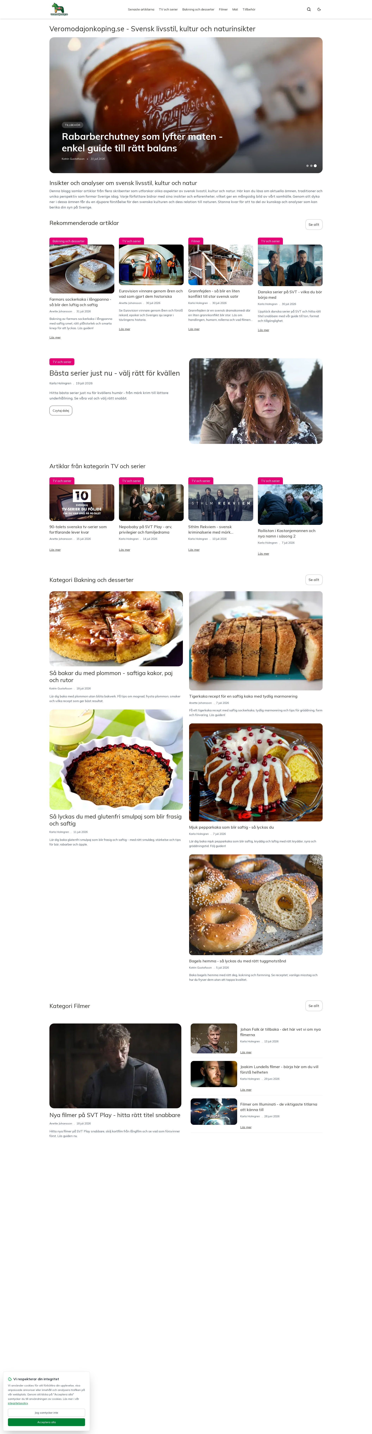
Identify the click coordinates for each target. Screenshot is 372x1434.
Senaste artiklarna (141, 9)
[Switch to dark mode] (319, 9)
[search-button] (309, 9)
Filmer (223, 9)
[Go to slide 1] (307, 166)
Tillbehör (249, 9)
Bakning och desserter (198, 9)
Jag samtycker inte (46, 1412)
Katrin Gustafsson (73, 159)
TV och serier (168, 9)
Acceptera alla (46, 1422)
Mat (235, 9)
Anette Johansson (60, 311)
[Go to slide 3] (315, 165)
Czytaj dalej (61, 410)
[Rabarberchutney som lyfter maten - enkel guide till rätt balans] (186, 105)
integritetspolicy (18, 1403)
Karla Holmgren (198, 303)
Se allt (314, 224)
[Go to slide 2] (311, 166)
